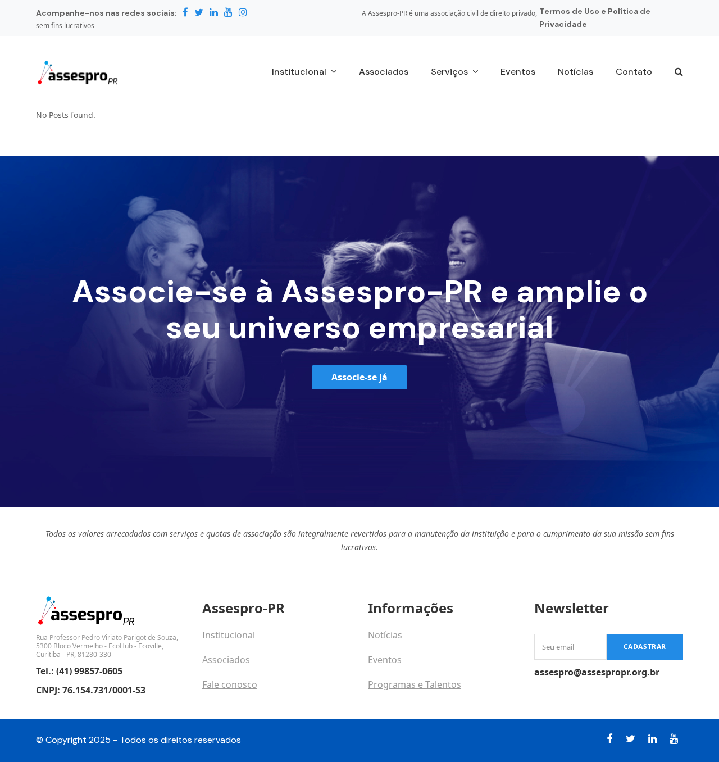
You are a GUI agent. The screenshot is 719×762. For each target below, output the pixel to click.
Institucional (228, 635)
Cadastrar (645, 646)
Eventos (385, 660)
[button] (678, 72)
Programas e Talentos (414, 684)
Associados (226, 660)
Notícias (385, 635)
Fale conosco (229, 684)
